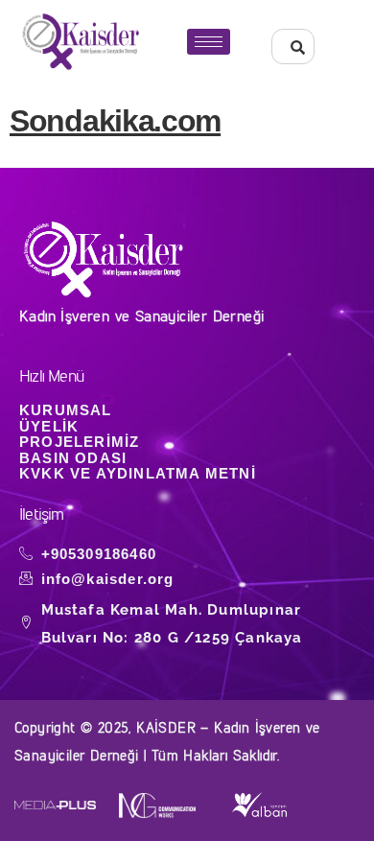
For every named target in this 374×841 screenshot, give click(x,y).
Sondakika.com (115, 121)
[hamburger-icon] (208, 42)
